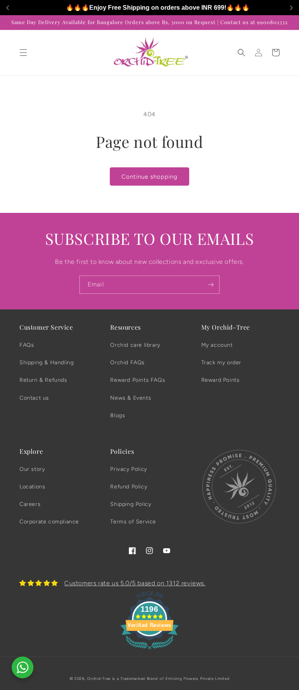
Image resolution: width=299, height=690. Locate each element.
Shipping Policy (130, 504)
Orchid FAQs (127, 362)
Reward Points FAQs (137, 380)
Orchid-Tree (99, 678)
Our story (32, 469)
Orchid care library (135, 345)
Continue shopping (149, 176)
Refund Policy (128, 486)
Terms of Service (133, 521)
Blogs (117, 415)
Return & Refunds (43, 380)
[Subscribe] (210, 285)
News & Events (130, 398)
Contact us (34, 398)
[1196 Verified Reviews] (149, 650)
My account (217, 345)
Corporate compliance (49, 521)
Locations (32, 486)
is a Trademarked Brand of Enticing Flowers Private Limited (171, 678)
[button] (23, 52)
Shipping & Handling (46, 362)
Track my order (221, 362)
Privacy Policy (128, 469)
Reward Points (220, 380)
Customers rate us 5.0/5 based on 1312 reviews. (135, 583)
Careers (29, 504)
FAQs (26, 345)
